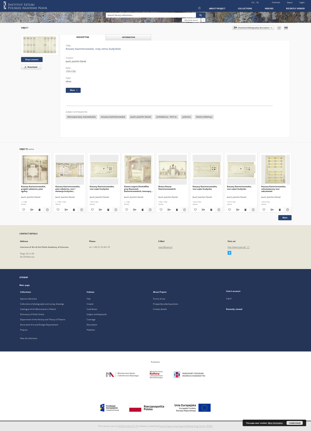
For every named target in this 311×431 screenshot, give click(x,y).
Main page (24, 285)
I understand (294, 422)
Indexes (269, 8)
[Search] (200, 15)
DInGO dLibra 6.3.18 (128, 426)
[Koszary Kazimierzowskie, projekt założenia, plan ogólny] (35, 170)
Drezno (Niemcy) (204, 116)
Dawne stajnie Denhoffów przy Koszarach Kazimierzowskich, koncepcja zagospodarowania (138, 188)
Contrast (276, 2)
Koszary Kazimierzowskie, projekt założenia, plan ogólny (33, 188)
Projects (24, 329)
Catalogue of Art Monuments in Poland (38, 309)
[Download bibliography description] (31, 210)
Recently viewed (295, 8)
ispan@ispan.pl (165, 247)
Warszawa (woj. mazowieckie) (81, 116)
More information (275, 423)
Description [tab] (82, 37)
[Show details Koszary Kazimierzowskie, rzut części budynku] (115, 210)
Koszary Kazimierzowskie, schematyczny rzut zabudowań (273, 188)
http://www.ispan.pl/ (237, 247)
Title (89, 298)
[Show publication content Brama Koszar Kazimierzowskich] (176, 210)
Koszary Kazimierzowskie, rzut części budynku (102, 187)
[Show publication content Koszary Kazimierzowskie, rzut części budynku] (108, 210)
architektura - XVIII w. (166, 116)
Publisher (91, 329)
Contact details (160, 309)
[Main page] (199, 8)
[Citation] (286, 28)
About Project (217, 8)
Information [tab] (128, 37)
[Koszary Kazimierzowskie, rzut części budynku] (104, 170)
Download (32, 67)
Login (302, 2)
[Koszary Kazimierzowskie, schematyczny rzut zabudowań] (275, 170)
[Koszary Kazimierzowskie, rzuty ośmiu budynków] (40, 44)
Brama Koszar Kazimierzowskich (167, 187)
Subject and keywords (97, 314)
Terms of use (159, 298)
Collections (245, 8)
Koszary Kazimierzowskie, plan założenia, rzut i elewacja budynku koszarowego (67, 188)
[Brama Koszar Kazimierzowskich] (173, 170)
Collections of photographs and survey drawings (42, 304)
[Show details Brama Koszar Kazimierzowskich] (184, 210)
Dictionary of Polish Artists (32, 314)
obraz (68, 81)
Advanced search (191, 20)
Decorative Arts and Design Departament (39, 324)
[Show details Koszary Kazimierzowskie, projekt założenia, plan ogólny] (47, 210)
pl (258, 2)
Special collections (28, 298)
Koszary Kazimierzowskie (113, 116)
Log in (229, 298)
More (284, 217)
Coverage (91, 319)
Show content (31, 59)
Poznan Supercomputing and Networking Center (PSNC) (186, 426)
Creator (90, 304)
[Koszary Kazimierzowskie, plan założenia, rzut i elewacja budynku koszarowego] (70, 170)
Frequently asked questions (165, 304)
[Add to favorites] (279, 28)
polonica (186, 116)
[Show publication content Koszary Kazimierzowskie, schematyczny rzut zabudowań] (279, 210)
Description (92, 324)
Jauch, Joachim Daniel (76, 61)
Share (290, 2)
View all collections (28, 338)
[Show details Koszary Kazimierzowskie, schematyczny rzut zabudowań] (287, 210)
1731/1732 (71, 71)
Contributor (92, 309)
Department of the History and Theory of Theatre (42, 319)
